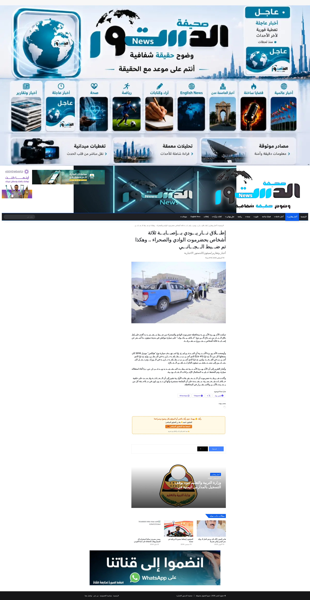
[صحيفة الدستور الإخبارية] (258, 189)
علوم (257, 217)
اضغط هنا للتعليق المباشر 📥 (178, 426)
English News (195, 217)
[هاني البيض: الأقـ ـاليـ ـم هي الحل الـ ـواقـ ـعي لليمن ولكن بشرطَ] (211, 528)
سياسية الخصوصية (106, 596)
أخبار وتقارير (292, 217)
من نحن (96, 596)
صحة (248, 217)
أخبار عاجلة (279, 217)
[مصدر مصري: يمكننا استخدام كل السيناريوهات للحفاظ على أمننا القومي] (145, 528)
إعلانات (206, 217)
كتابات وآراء (217, 217)
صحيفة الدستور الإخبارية (184, 596)
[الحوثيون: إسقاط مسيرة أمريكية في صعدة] (178, 528)
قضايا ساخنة (266, 217)
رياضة (240, 217)
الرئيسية (303, 217)
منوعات (184, 217)
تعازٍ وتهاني (230, 217)
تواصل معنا (88, 596)
